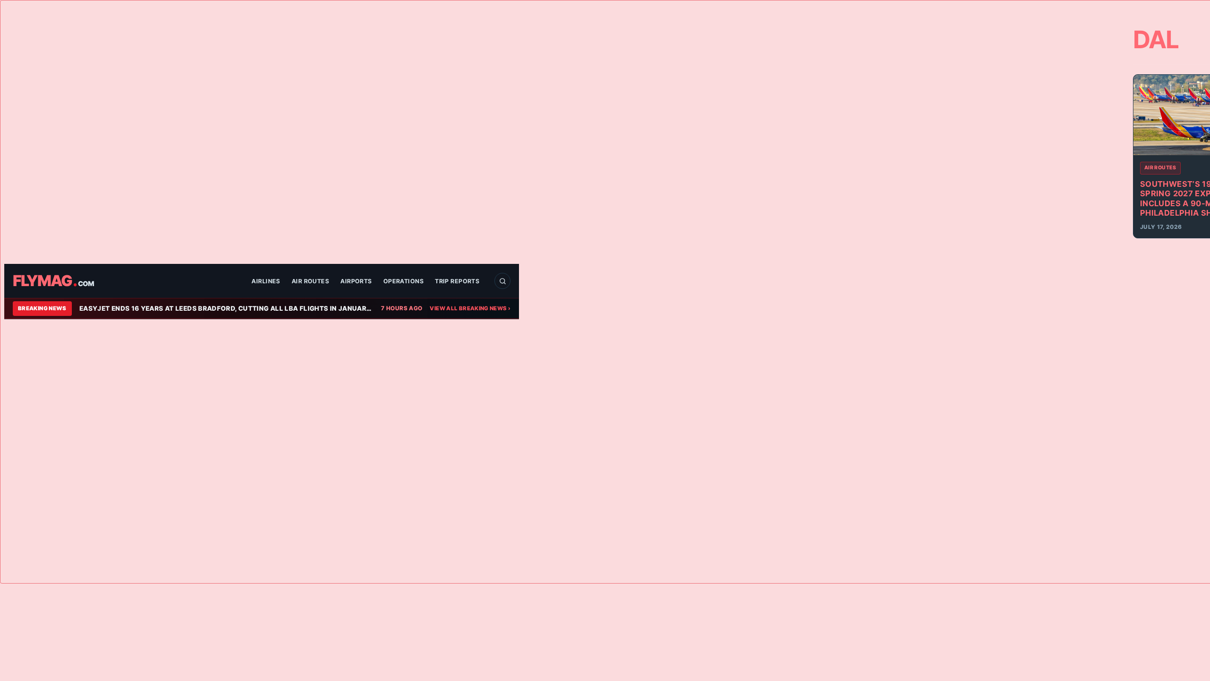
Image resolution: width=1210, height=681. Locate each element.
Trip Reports (457, 281)
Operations (403, 281)
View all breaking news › (470, 308)
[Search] (502, 281)
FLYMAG (53, 280)
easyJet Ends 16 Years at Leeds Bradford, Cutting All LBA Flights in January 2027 (226, 308)
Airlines (265, 281)
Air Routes (310, 281)
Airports (356, 281)
